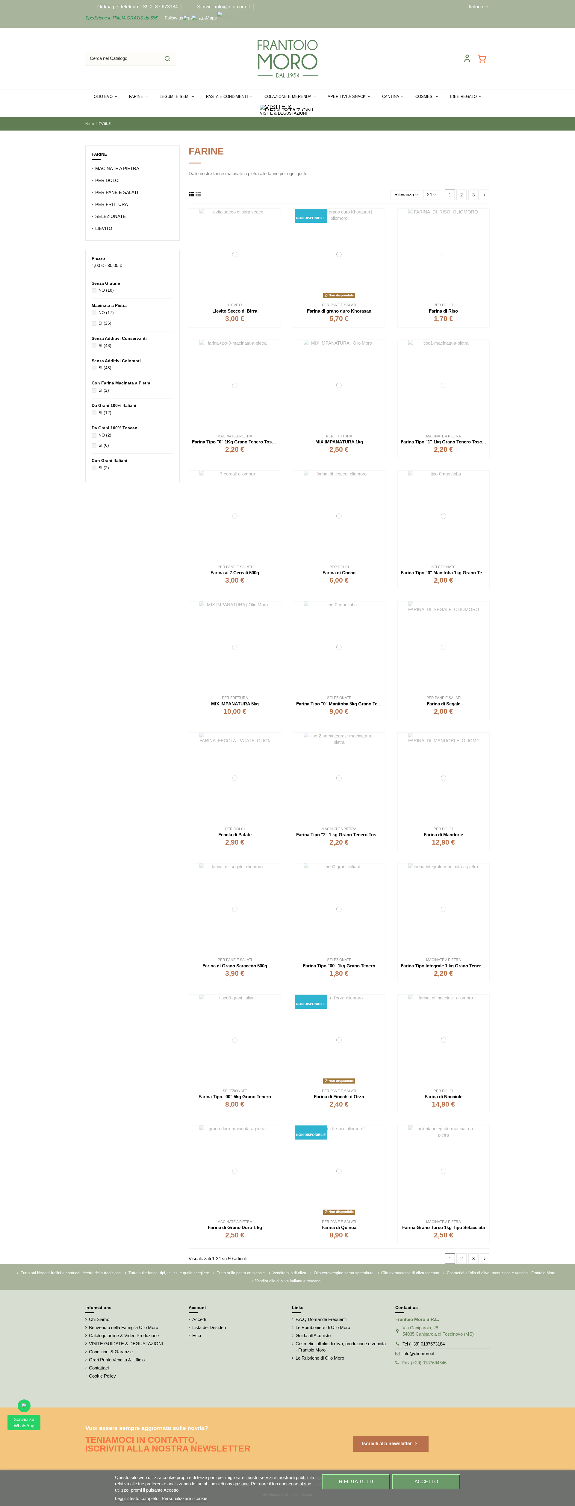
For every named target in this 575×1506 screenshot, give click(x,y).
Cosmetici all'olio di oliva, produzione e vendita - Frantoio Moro (501, 1273)
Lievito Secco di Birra (234, 310)
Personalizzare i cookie (184, 1498)
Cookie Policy (102, 1375)
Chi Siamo (99, 1319)
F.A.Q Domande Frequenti (321, 1319)
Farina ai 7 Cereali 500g (235, 572)
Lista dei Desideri (209, 1327)
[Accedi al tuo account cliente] (467, 58)
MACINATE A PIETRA (117, 168)
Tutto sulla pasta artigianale (241, 1273)
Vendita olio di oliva (289, 1273)
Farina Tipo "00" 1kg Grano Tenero (339, 965)
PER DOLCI (107, 180)
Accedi (199, 1319)
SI (105, 323)
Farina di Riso (443, 310)
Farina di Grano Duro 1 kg (235, 1227)
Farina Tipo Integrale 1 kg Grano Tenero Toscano (452, 965)
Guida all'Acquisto (313, 1335)
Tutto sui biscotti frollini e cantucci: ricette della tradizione (71, 1273)
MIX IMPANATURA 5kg (235, 703)
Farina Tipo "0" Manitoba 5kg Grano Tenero (341, 703)
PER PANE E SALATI (116, 192)
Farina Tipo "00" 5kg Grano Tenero (235, 1096)
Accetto (426, 1481)
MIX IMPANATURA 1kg (339, 441)
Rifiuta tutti (356, 1481)
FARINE (99, 154)
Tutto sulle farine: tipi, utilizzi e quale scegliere (168, 1273)
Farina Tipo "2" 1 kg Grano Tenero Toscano (341, 834)
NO (106, 290)
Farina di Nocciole (443, 1096)
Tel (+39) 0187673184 (423, 1343)
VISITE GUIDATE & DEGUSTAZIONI (126, 1343)
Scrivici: (205, 6)
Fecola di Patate (235, 834)
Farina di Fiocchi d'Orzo (339, 1096)
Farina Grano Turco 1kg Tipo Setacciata (443, 1227)
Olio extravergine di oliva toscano (410, 1273)
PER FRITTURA (111, 204)
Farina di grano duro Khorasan (339, 310)
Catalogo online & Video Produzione (124, 1335)
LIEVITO (103, 228)
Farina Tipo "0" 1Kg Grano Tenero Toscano (237, 441)
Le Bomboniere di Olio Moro (323, 1327)
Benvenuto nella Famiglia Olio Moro (123, 1327)
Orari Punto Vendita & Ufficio (117, 1359)
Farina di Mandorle (443, 834)
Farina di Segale (443, 703)
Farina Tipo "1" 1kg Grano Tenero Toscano (445, 441)
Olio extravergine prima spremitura (343, 1273)
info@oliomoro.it (418, 1353)
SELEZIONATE (110, 216)
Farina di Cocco (339, 572)
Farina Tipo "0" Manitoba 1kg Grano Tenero (446, 572)
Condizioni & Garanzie (111, 1351)
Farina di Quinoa (339, 1227)
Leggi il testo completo (137, 1498)
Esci (196, 1335)
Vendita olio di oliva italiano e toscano (287, 1281)
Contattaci (99, 1367)
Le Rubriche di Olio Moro (320, 1357)
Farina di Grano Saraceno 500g (234, 965)
